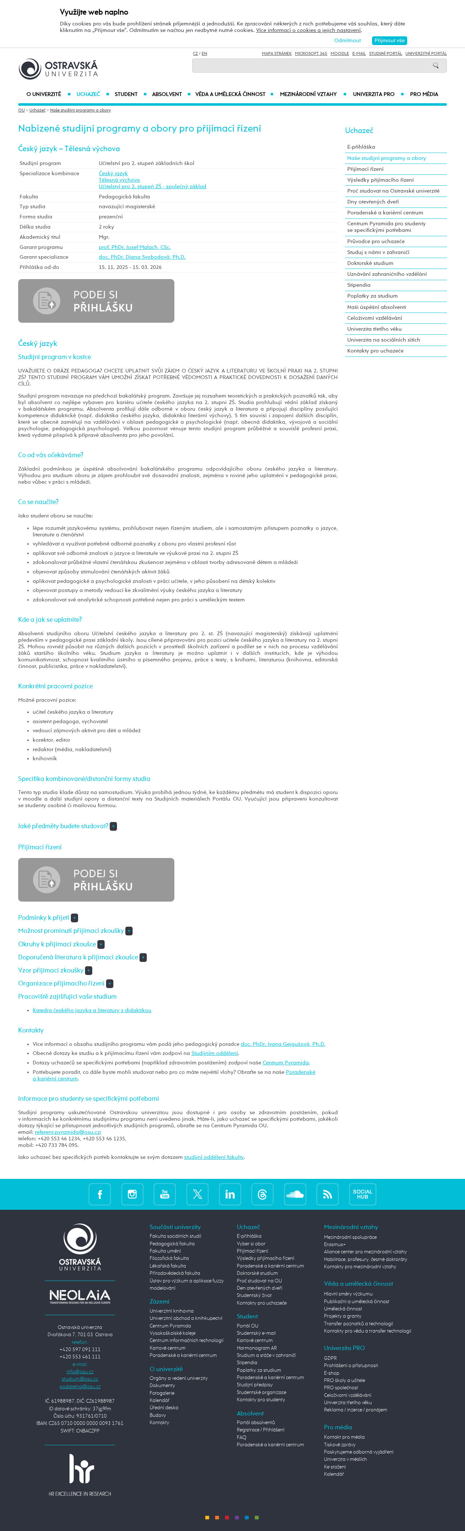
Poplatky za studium (372, 296)
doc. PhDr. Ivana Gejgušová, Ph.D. (283, 1044)
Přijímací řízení (365, 169)
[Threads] (262, 1194)
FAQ (241, 1437)
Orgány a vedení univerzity (179, 1378)
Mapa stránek (277, 54)
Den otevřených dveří (259, 1288)
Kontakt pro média (344, 1437)
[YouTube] (165, 1194)
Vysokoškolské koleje (172, 1333)
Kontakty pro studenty (261, 1399)
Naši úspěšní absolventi (376, 307)
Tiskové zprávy (340, 1444)
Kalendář (160, 1400)
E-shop (331, 1373)
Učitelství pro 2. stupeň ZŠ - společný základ (152, 186)
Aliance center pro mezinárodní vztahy (365, 1251)
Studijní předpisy (255, 1384)
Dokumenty (162, 1385)
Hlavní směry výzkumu (348, 1294)
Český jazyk (113, 173)
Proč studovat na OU (259, 1281)
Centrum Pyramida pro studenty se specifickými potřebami (386, 227)
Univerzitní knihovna (172, 1311)
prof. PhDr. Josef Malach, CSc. (135, 247)
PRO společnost (341, 1387)
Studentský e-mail (256, 1333)
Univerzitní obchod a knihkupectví (186, 1318)
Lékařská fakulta (168, 1266)
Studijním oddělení (214, 1053)
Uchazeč (93, 94)
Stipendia (359, 285)
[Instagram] (132, 1194)
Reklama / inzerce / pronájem (355, 1410)
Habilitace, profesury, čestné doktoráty (365, 1259)
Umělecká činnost (343, 1309)
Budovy (158, 1415)
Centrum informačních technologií (186, 1340)
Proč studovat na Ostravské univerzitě (393, 191)
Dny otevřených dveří (373, 202)
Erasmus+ (335, 1244)
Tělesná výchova (119, 180)
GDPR (330, 1358)
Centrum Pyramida (286, 1062)
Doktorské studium (370, 263)
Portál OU (247, 1326)
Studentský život (254, 1295)
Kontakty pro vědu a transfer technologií (367, 1331)
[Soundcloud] (295, 1194)
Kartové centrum (168, 1348)
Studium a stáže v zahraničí (266, 1355)
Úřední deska (164, 1407)
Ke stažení (335, 1467)
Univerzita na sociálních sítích (383, 340)
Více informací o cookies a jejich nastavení (308, 30)
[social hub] (362, 1194)
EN (204, 54)
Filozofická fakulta (169, 1258)
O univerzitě (49, 94)
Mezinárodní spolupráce (350, 1237)
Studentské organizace (261, 1392)
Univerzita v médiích (345, 1459)
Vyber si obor (251, 1243)
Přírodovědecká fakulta (175, 1273)
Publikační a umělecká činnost (356, 1301)
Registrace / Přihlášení (260, 1430)
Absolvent (171, 94)
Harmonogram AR (257, 1348)
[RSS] (327, 1194)
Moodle (340, 54)
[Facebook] (100, 1194)
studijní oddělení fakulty (214, 1157)
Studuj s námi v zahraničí (378, 252)
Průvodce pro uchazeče (376, 241)
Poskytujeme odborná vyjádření (358, 1452)
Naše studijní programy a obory (80, 110)
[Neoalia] (80, 1297)
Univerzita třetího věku (374, 329)
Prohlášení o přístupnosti (351, 1365)
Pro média (424, 94)
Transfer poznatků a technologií (358, 1323)
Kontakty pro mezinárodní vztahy (360, 1266)
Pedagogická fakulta (172, 1243)
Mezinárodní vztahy (313, 94)
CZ (195, 54)
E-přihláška (361, 147)
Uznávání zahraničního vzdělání (387, 274)
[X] (197, 1194)
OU (21, 110)
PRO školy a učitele (344, 1380)
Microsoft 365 (311, 54)
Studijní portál (385, 54)
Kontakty (159, 1422)
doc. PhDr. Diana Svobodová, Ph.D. (142, 257)
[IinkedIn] (230, 1194)
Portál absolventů (256, 1422)
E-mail (359, 54)
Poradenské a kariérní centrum (385, 212)
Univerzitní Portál (426, 54)
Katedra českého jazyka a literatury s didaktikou (92, 1010)
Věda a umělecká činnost (234, 94)
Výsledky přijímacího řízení (380, 180)
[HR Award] (80, 1474)
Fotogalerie (162, 1393)
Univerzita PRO (378, 94)
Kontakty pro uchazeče (375, 351)
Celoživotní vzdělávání (374, 318)
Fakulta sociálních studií (175, 1236)
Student (131, 94)
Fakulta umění (165, 1251)
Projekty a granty (342, 1316)
